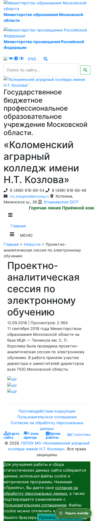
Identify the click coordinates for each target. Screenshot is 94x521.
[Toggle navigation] (12, 235)
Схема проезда (31, 435)
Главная (18, 225)
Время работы (53, 435)
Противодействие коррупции (47, 411)
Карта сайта (11, 435)
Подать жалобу (76, 513)
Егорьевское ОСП (61, 201)
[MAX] (5, 58)
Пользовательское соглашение (47, 416)
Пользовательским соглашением (35, 505)
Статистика (80, 434)
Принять (47, 517)
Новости (32, 244)
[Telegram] (16, 58)
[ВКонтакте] (11, 58)
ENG (32, 58)
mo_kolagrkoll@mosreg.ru (29, 196)
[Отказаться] (85, 519)
